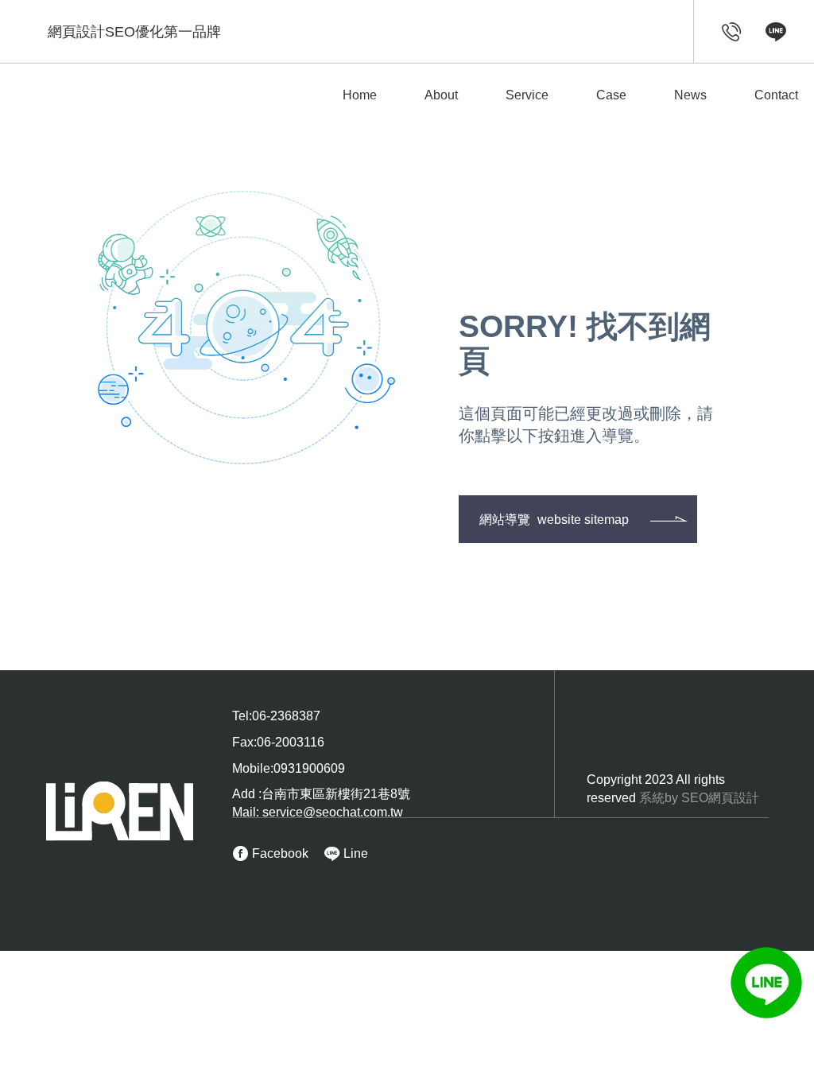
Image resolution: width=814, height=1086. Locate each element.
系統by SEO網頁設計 (699, 798)
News (690, 95)
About (441, 95)
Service (527, 95)
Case (611, 95)
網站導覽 (554, 519)
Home (360, 95)
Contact (776, 95)
